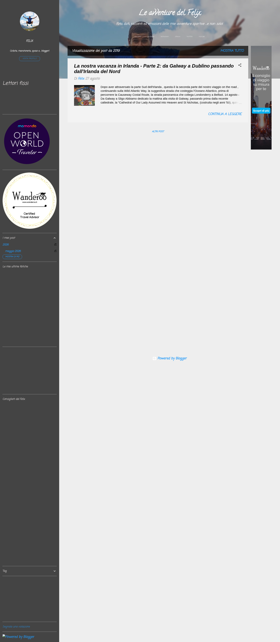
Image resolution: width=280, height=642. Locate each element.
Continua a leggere (225, 114)
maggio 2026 (13, 251)
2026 (6, 245)
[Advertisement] (261, 202)
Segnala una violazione (16, 627)
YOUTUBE (202, 37)
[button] (240, 65)
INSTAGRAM (165, 37)
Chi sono (138, 37)
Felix (29, 41)
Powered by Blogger (171, 358)
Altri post (158, 131)
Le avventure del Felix (170, 13)
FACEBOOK (150, 37)
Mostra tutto (232, 50)
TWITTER (189, 37)
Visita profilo (30, 58)
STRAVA (177, 37)
